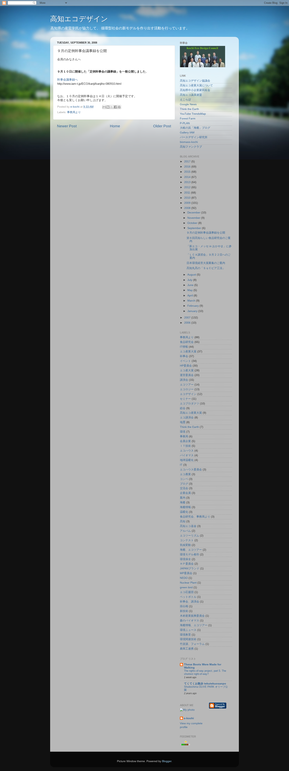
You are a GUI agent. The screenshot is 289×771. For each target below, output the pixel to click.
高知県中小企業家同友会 (195, 90)
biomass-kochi (189, 142)
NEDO (184, 577)
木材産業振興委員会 (192, 615)
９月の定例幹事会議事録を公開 (206, 232)
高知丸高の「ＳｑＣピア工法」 (206, 268)
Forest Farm (187, 118)
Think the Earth (189, 109)
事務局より (74, 112)
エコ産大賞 (187, 370)
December (194, 212)
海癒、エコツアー (191, 549)
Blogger (166, 761)
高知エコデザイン (79, 19)
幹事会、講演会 (189, 601)
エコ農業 (185, 474)
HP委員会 (186, 365)
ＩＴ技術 (185, 445)
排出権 (184, 606)
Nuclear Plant (188, 582)
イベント (185, 360)
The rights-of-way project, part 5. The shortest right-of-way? (205, 672)
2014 (187, 177)
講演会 (184, 379)
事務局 (184, 436)
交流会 (184, 488)
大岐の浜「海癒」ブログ (195, 127)
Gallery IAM (187, 132)
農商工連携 (187, 648)
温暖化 (184, 511)
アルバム (185, 530)
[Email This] (104, 107)
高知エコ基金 (188, 526)
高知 (182, 521)
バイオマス (187, 455)
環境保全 (185, 559)
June (190, 285)
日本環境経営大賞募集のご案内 (206, 263)
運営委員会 (187, 375)
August (192, 274)
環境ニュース (188, 630)
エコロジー (187, 389)
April (190, 295)
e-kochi (189, 718)
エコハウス (187, 450)
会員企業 (185, 441)
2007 (187, 317)
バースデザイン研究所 (193, 137)
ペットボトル (188, 596)
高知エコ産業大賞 (191, 412)
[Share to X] (112, 107)
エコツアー (187, 384)
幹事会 (184, 356)
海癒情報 (185, 507)
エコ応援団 (187, 592)
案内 (182, 497)
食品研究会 (187, 342)
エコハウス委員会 (191, 469)
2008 (187, 208)
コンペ (184, 479)
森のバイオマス (189, 620)
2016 (187, 166)
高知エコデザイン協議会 (195, 80)
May (190, 290)
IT (181, 464)
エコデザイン (188, 394)
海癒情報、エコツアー (193, 625)
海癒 (182, 502)
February (193, 305)
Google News (188, 104)
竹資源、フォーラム (192, 643)
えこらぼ (185, 99)
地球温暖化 (187, 460)
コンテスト (187, 540)
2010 (187, 197)
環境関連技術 (188, 639)
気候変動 (185, 545)
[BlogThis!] (108, 107)
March (191, 300)
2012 (187, 187)
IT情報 (184, 346)
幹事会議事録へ (67, 79)
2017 (187, 161)
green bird (186, 587)
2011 (187, 192)
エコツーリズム (189, 535)
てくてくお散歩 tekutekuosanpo (205, 683)
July (190, 279)
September (194, 228)
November (194, 217)
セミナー (185, 398)
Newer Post (67, 126)
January (192, 311)
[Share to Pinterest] (119, 107)
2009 (187, 202)
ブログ (184, 483)
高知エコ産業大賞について (196, 85)
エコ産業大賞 (188, 351)
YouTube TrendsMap (193, 113)
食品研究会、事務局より (195, 516)
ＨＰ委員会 (187, 563)
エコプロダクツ (189, 403)
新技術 (184, 611)
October (192, 223)
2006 (187, 322)
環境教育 (185, 634)
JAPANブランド (189, 568)
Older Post (162, 126)
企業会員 (185, 493)
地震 (182, 422)
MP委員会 (186, 573)
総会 (182, 408)
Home (115, 126)
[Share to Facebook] (115, 107)
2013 (187, 182)
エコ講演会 (187, 417)
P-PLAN (185, 123)
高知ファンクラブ (191, 146)
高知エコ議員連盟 (191, 94)
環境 (182, 431)
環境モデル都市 (189, 554)
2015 (187, 171)
